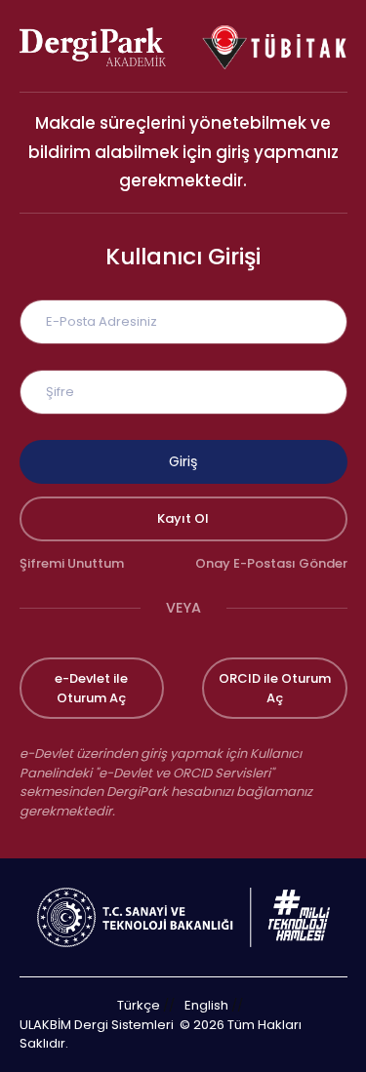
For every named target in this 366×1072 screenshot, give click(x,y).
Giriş (183, 461)
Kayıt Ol (183, 518)
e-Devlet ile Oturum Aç (91, 688)
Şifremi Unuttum (72, 563)
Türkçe (138, 1005)
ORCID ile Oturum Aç (275, 688)
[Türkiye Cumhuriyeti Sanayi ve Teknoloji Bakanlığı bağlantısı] (183, 916)
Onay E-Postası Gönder (271, 563)
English (206, 1005)
